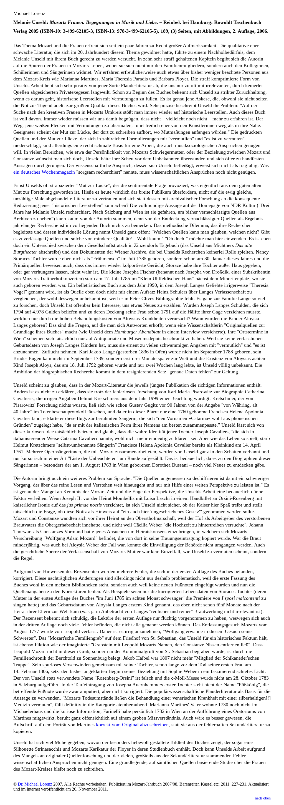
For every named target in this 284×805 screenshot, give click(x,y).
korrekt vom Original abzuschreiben (132, 724)
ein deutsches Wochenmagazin (44, 172)
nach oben (263, 798)
